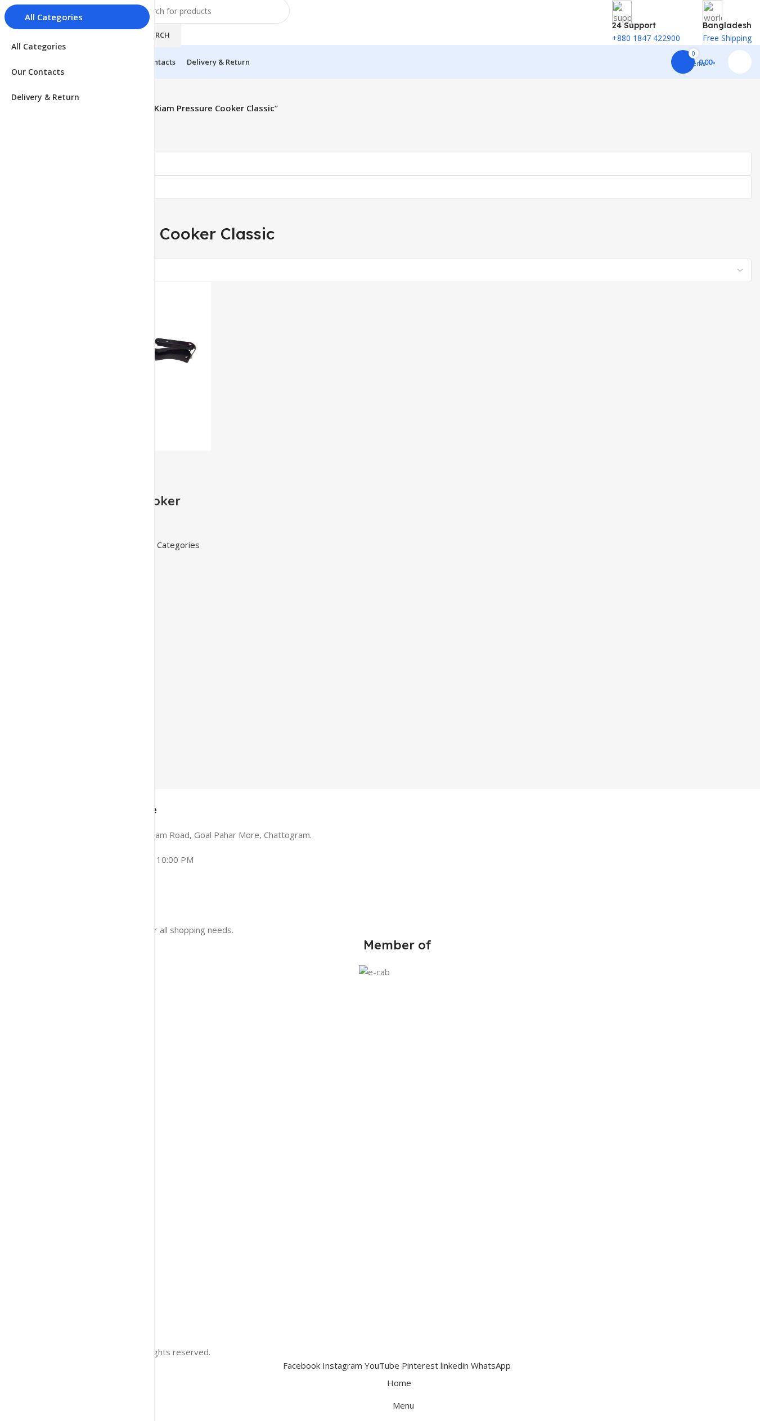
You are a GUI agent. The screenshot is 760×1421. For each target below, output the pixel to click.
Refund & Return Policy (84, 1315)
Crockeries (61, 1121)
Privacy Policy (67, 1258)
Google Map (64, 1192)
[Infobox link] (397, 803)
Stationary (60, 1083)
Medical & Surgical (75, 1044)
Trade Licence (67, 1334)
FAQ (50, 1296)
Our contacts (65, 1154)
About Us (59, 1238)
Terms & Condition (76, 1277)
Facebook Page (70, 1173)
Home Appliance (72, 1063)
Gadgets (57, 1102)
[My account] (739, 62)
